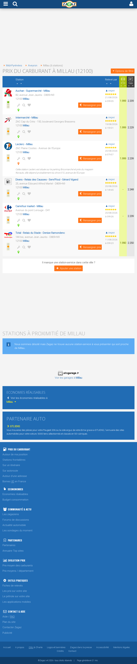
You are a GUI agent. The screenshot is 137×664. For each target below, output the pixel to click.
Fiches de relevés (13, 585)
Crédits (60, 651)
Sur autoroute (10, 470)
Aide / (9, 616)
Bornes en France (14, 481)
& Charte (35, 647)
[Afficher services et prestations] (18, 105)
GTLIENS (15, 426)
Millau (26, 98)
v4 (47, 660)
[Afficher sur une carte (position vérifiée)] (18, 110)
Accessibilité (102, 647)
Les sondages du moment (17, 530)
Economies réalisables (15, 494)
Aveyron (32, 65)
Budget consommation (15, 499)
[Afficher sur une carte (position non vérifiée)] (18, 163)
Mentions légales (121, 647)
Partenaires (9, 545)
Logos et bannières (56, 647)
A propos (19, 647)
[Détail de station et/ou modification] (23, 105)
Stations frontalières (14, 459)
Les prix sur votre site (15, 590)
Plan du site (9, 621)
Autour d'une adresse (15, 476)
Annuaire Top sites (13, 550)
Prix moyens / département (18, 570)
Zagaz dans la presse (81, 647)
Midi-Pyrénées (14, 65)
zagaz (111, 90)
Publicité (7, 632)
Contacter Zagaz (12, 627)
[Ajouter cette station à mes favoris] (28, 105)
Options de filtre (124, 71)
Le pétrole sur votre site (16, 596)
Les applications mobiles (17, 601)
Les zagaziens (11, 514)
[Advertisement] (68, 36)
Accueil (7, 647)
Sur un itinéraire (11, 465)
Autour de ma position (15, 454)
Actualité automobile (14, 525)
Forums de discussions (16, 519)
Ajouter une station (70, 268)
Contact (72, 651)
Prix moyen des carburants (18, 565)
